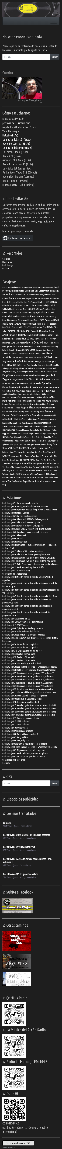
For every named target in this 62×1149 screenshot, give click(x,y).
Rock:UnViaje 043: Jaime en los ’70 (16, 618)
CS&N (42, 320)
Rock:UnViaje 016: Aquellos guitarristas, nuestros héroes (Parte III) (29, 708)
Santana (28, 437)
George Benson (53, 343)
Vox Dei (11, 481)
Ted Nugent (36, 456)
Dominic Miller (17, 327)
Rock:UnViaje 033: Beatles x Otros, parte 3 (19, 654)
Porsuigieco (43, 419)
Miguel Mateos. (36, 394)
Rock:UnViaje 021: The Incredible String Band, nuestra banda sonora (29, 692)
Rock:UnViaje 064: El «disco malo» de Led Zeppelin (22, 525)
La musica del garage (13, 147)
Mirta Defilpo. (36, 397)
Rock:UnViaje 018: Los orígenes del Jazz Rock (20, 702)
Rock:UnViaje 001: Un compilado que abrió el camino (23, 756)
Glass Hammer (23, 346)
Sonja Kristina (42, 441)
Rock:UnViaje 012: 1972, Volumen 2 (16, 721)
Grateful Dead (39, 346)
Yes (4, 485)
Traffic (19, 474)
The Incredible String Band (31, 463)
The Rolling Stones (47, 467)
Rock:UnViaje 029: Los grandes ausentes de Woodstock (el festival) (29, 667)
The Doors (6, 463)
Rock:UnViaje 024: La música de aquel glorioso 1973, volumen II (27, 683)
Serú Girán (36, 437)
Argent (28, 298)
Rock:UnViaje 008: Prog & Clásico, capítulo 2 (20, 734)
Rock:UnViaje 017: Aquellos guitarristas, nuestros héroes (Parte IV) (29, 705)
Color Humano (37, 316)
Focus (19, 339)
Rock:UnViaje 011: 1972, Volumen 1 (16, 724)
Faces (57, 335)
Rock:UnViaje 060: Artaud (12, 538)
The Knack (6, 467)
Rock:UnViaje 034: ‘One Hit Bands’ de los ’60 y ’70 (22, 650)
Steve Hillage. (32, 448)
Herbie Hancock (29, 353)
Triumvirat (41, 474)
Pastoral (37, 407)
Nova (20, 404)
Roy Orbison (15, 437)
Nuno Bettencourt (30, 404)
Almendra (7, 294)
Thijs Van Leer (12, 470)
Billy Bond (41, 302)
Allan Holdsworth (52, 291)
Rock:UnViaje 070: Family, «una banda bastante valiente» (25, 506)
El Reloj (50, 327)
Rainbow (29, 423)
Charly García (43, 312)
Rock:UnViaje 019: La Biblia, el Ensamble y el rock (22, 699)
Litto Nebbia (40, 379)
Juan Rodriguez (22, 371)
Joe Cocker (17, 365)
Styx (49, 452)
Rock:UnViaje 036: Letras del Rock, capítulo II (20, 644)
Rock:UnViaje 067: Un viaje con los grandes (19, 516)
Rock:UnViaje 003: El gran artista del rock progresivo (23, 750)
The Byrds (36, 460)
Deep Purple (37, 323)
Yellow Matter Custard (47, 481)
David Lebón (25, 323)
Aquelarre (14, 298)
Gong (31, 346)
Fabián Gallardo (48, 335)
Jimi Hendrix (28, 361)
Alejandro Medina (17, 291)
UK (47, 474)
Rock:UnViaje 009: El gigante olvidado (17, 731)
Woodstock (34, 481)
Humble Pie (47, 353)
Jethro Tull (17, 361)
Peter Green (44, 415)
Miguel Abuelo (25, 391)
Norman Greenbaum (10, 404)
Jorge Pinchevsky (9, 371)
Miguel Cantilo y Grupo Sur (18, 394)
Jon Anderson (29, 368)
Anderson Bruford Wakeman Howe (26, 294)
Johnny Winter (18, 368)
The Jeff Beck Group (51, 463)
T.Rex (22, 456)
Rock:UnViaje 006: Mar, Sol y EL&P (16, 740)
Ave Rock (50, 298)
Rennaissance (19, 426)
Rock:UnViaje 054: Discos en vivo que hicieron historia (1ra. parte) (29, 561)
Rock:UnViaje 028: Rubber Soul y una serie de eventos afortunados (29, 670)
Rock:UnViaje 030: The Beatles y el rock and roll (21, 663)
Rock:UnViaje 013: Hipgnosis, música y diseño (20, 718)
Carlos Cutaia (13, 312)
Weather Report (22, 481)
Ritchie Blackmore (44, 430)
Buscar (55, 57)
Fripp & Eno (10, 343)
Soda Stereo (19, 440)
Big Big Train (22, 302)
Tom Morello (30, 470)
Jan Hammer (38, 357)
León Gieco (29, 379)
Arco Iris (22, 298)
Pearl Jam (29, 411)
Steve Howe (43, 448)
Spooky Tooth (19, 444)
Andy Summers (46, 294)
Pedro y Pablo (38, 411)
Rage (24, 423)
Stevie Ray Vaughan (25, 452)
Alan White (48, 287)
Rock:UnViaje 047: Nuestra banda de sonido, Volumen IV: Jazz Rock (29, 596)
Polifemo (22, 419)
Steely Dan (52, 444)
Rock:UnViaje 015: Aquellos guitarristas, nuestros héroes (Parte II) (29, 711)
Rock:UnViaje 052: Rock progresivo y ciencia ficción (23, 567)
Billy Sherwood (8, 305)
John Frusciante (39, 365)
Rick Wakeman (8, 429)
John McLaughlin (52, 365)
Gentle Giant (40, 342)
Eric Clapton (13, 334)
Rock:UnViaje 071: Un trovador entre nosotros (20, 503)
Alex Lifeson (29, 291)
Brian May (51, 309)
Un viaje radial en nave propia (14, 760)
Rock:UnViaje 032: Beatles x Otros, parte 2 (19, 657)
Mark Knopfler (32, 387)
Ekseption (38, 327)
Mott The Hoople (14, 401)
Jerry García (7, 361)
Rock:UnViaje (7, 265)
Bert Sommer (12, 302)
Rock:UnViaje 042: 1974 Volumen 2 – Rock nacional (22, 622)
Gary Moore (20, 343)
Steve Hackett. (20, 447)
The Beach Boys (13, 460)
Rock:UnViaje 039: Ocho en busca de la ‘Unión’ (21, 631)
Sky (11, 441)
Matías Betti (10, 391)
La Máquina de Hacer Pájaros (38, 375)
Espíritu (22, 334)
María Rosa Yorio (45, 387)
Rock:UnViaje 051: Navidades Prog (16, 570)
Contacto (48, 316)
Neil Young (46, 400)
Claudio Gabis (24, 316)
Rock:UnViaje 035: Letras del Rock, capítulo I (20, 647)
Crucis (36, 320)
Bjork (48, 305)
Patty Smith (46, 408)
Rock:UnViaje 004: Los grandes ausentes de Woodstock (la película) (29, 747)
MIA (18, 390)
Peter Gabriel (32, 415)
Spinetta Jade (7, 444)
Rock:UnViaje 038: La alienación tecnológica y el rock (23, 634)
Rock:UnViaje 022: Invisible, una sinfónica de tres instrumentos (27, 689)
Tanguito (28, 456)
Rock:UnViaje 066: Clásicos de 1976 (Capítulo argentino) (25, 519)
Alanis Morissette (20, 287)
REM (49, 423)
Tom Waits (48, 470)
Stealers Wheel (40, 444)
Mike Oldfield (16, 397)
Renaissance (8, 426)
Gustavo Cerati (28, 349)
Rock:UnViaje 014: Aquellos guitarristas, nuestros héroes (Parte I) (28, 715)
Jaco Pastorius (17, 357)
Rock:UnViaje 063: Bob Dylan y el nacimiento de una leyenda (26, 529)
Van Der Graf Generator (42, 477)
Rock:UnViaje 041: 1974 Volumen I (15, 625)
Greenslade (49, 346)
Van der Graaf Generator (22, 477)
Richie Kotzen (50, 426)
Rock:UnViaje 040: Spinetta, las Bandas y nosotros (22, 628)
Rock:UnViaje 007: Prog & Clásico (15, 737)
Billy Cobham (51, 302)
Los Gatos (51, 379)
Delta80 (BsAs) (10, 135)
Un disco (5, 268)
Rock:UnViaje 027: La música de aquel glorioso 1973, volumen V (28, 673)
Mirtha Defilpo (49, 397)
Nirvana (55, 400)
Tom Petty (39, 470)
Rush (22, 437)
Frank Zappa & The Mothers (45, 339)
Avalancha (42, 298)
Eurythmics (31, 335)
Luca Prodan (23, 383)
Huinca (38, 353)
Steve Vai (13, 452)
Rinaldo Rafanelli (30, 430)
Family (5, 338)
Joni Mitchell (51, 368)
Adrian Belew (7, 287)
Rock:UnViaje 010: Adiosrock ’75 (15, 727)
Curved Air (49, 320)
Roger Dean (46, 433)
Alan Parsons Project (35, 287)
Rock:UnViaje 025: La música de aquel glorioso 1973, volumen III (28, 679)
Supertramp (15, 456)
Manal (24, 387)
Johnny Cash (7, 368)
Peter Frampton (18, 415)
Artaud (34, 298)
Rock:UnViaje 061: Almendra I (14, 535)
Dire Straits (6, 327)
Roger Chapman (35, 433)
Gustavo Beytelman (14, 350)
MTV (32, 401)
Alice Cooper (40, 291)
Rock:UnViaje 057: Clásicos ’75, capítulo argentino (22, 551)
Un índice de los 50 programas (14, 573)
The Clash (44, 460)
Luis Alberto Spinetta (39, 383)
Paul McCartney (17, 411)
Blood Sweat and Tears (18, 309)
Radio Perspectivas (12, 143)
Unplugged (52, 474)
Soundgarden (53, 441)
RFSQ (43, 426)
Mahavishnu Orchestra (11, 387)
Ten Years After (48, 456)
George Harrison (9, 346)
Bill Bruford (32, 302)
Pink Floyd (13, 418)
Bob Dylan (33, 308)
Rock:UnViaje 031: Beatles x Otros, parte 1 (19, 660)
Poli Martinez (32, 419)
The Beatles (26, 459)
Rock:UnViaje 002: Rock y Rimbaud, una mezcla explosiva (25, 753)
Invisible (6, 357)
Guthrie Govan (17, 353)
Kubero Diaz (21, 375)
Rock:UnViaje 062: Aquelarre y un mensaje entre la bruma (25, 532)
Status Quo (29, 444)
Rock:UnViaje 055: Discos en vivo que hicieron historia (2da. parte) (29, 557)
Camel (4, 312)
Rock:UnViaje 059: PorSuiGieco (14, 541)
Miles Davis (26, 397)
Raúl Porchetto (40, 422)
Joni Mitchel (40, 368)
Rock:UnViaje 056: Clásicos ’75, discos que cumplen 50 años (26, 554)
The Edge (15, 463)
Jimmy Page (39, 361)
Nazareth (37, 401)
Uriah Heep (7, 477)
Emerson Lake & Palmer (18, 330)
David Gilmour (14, 324)
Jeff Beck (48, 357)
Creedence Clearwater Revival (21, 320)
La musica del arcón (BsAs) (16, 139)
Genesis (29, 342)
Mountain (26, 400)
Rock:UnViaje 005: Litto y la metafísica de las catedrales (24, 743)
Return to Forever (32, 426)
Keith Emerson (35, 371)
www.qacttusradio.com (18, 123)
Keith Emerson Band (49, 371)
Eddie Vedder (29, 327)
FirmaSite (11, 1147)
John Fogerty (28, 365)
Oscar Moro (42, 404)
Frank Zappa (28, 338)
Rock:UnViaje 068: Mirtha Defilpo (15, 513)
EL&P (45, 327)
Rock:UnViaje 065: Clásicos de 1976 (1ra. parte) (21, 522)
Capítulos (6, 259)
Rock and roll (23, 433)
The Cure (53, 460)
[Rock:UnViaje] (31, 9)
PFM (51, 415)
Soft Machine (30, 440)
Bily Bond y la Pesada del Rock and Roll (30, 305)
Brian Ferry (42, 309)
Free (4, 343)
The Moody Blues (18, 467)
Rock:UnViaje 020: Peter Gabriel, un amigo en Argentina (24, 695)
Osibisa (50, 404)
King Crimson (8, 375)
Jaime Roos (28, 357)
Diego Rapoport (50, 324)
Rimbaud (19, 430)
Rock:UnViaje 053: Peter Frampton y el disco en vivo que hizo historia (30, 564)
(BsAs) (26, 143)
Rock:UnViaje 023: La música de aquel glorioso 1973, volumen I (27, 686)
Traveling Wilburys (29, 474)
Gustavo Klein (41, 350)
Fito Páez (12, 338)
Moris (4, 400)
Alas (55, 287)
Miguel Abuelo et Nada (41, 391)
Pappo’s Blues (27, 407)
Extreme (38, 335)
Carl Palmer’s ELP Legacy (28, 312)
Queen (18, 423)
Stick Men (38, 452)
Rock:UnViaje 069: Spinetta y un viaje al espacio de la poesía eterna (29, 509)
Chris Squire (13, 316)
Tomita (21, 470)
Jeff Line (56, 357)
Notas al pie (7, 262)
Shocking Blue (46, 437)
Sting (45, 452)
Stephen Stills (7, 448)
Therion (36, 467)
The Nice (28, 467)
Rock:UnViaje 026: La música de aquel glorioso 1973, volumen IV (28, 676)
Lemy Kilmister (17, 379)
